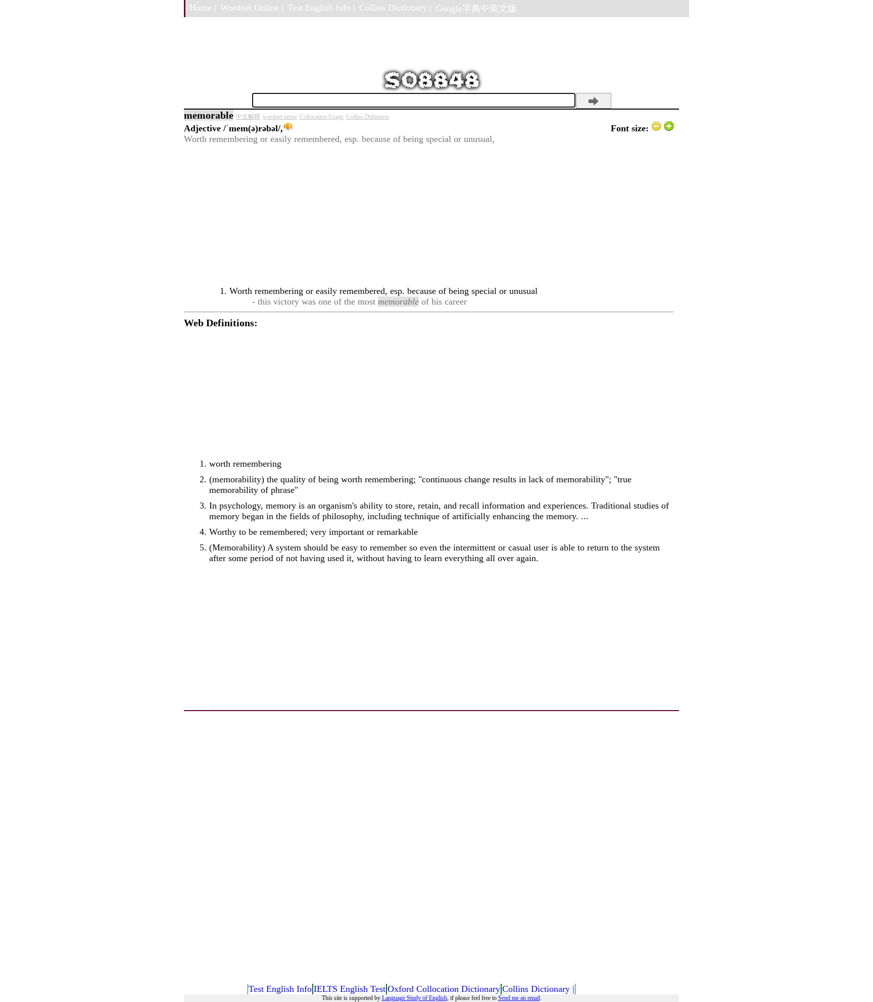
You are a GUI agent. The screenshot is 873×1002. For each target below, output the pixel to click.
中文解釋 (248, 116)
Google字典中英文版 (476, 9)
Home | (202, 8)
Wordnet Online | (251, 8)
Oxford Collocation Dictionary (443, 989)
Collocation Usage (322, 116)
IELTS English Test (349, 989)
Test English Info (280, 989)
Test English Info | (321, 8)
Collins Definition (367, 116)
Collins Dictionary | (395, 8)
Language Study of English (414, 997)
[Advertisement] (429, 215)
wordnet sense (280, 116)
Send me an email (519, 997)
